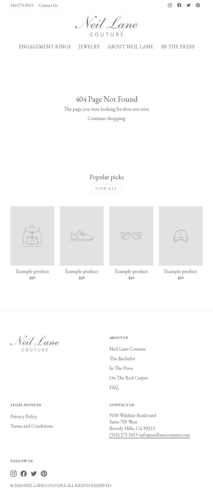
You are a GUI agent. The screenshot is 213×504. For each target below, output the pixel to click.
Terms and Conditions (31, 426)
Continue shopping (106, 118)
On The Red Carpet (128, 378)
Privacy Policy (23, 416)
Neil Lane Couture (127, 349)
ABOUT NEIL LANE (130, 47)
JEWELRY (89, 47)
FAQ (113, 387)
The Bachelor (122, 358)
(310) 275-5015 (124, 435)
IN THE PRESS (178, 47)
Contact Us (48, 5)
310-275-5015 (21, 5)
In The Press (121, 368)
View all (106, 188)
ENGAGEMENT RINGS (45, 47)
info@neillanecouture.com (164, 435)
